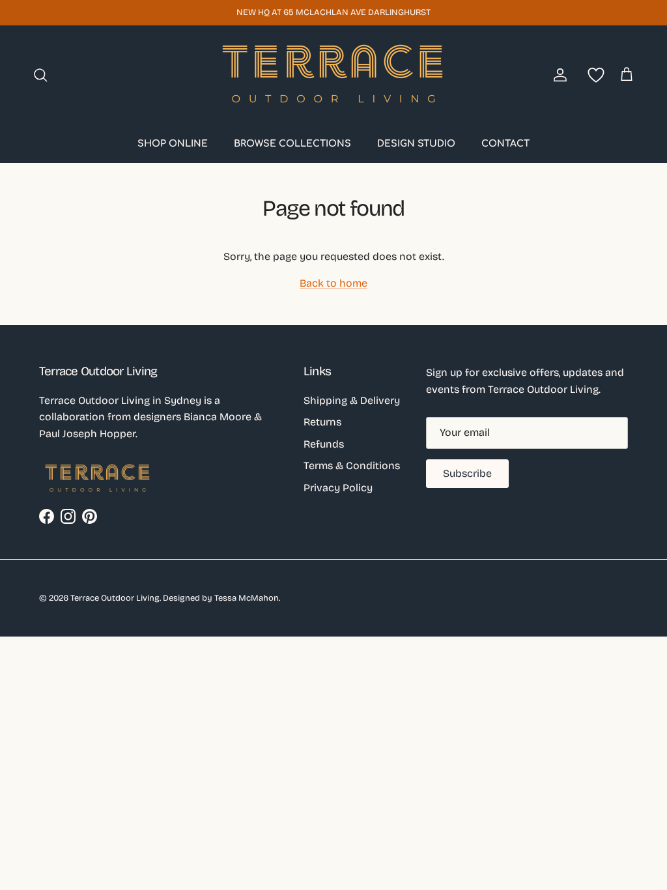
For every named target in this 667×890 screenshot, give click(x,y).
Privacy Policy (338, 487)
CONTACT (505, 144)
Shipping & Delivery (352, 400)
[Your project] (593, 75)
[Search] (40, 75)
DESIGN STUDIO (416, 144)
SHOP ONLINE (172, 144)
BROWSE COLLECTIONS (292, 144)
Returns (322, 422)
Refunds (324, 444)
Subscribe (467, 473)
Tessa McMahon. (247, 598)
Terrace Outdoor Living (115, 598)
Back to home (333, 283)
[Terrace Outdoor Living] (333, 74)
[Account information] (557, 75)
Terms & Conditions (352, 465)
